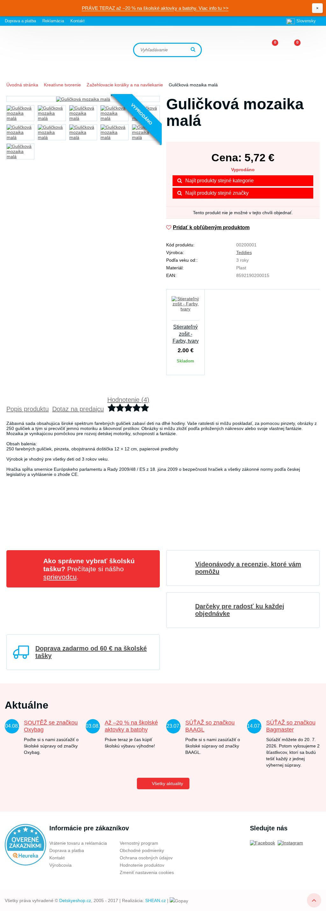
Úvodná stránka (22, 84)
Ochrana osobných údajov (146, 857)
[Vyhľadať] (194, 50)
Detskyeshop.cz (75, 900)
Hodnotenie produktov (142, 865)
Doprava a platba (20, 20)
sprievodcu (60, 576)
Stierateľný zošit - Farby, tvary (186, 334)
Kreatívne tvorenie (62, 84)
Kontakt (77, 20)
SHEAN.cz (155, 900)
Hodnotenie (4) (128, 399)
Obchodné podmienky (142, 850)
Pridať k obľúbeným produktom (211, 227)
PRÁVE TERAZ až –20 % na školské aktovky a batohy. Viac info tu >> (155, 8)
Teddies (244, 252)
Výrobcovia (60, 865)
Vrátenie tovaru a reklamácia (78, 843)
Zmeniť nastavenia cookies (147, 872)
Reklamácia (53, 20)
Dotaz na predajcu (78, 408)
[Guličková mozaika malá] (83, 99)
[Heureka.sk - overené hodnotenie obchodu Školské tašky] (25, 844)
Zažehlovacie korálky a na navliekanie (125, 84)
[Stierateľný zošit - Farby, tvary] (185, 308)
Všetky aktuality (167, 783)
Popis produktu (27, 408)
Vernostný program (139, 843)
